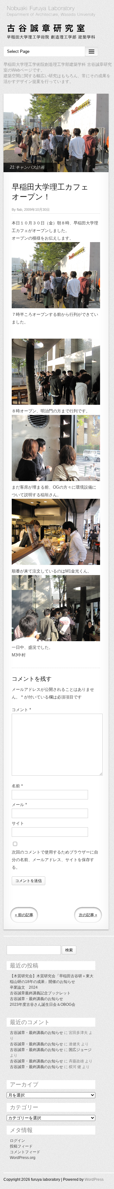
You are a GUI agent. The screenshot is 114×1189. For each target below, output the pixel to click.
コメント (21, 709)
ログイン (17, 1140)
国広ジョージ (80, 1050)
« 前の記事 (24, 915)
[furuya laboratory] (57, 23)
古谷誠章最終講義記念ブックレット (40, 993)
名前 (17, 786)
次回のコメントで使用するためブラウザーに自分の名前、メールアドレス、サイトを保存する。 (55, 860)
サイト (18, 823)
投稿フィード (21, 1146)
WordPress (94, 1179)
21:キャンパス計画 (27, 167)
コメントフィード (25, 1152)
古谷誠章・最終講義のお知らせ (36, 999)
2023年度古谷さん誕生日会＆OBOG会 (42, 1004)
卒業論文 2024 (24, 987)
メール (19, 804)
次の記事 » (88, 915)
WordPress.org (22, 1157)
